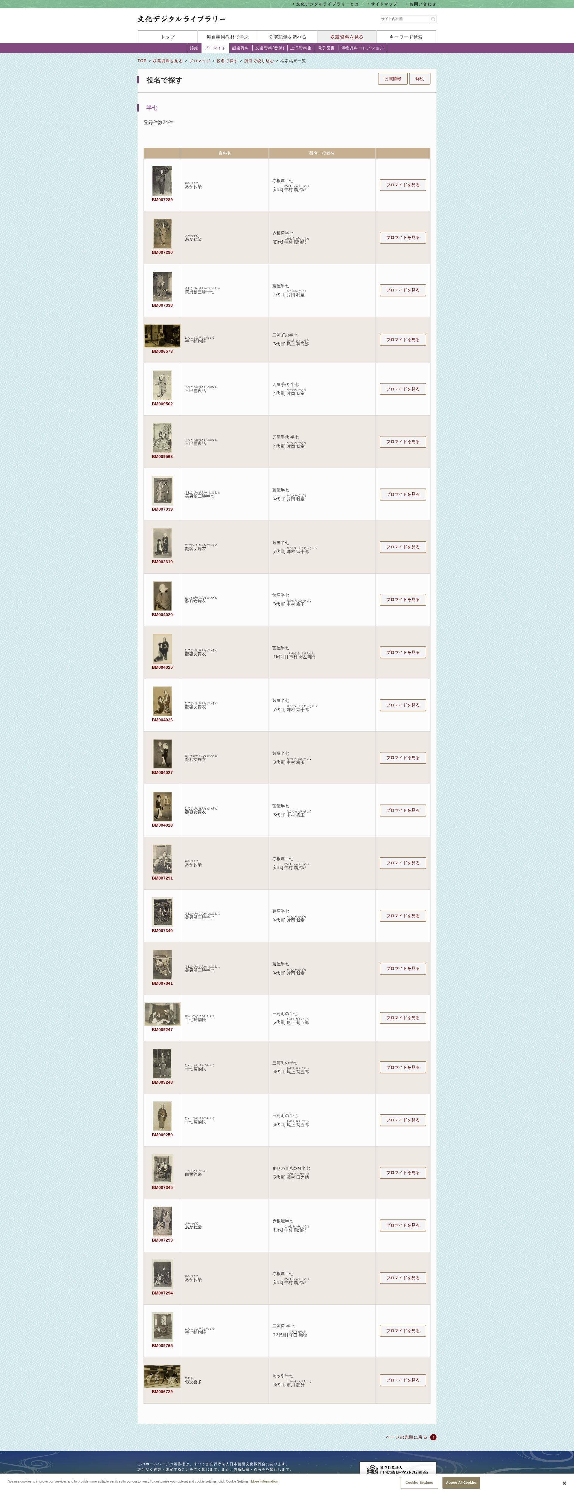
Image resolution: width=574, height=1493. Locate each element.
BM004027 (162, 772)
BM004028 (162, 825)
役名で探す (227, 61)
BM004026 (162, 720)
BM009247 (162, 1029)
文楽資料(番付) (269, 48)
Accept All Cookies (461, 1482)
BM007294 (162, 1293)
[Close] (564, 1483)
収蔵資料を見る (347, 36)
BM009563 (162, 456)
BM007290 (162, 252)
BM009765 (162, 1345)
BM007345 (162, 1187)
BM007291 (162, 878)
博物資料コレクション (362, 48)
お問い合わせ (423, 4)
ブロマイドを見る (403, 184)
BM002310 (162, 561)
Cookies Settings (419, 1482)
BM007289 (162, 199)
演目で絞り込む (259, 61)
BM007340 (162, 930)
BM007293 (162, 1240)
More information (264, 1481)
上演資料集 (301, 48)
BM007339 (162, 509)
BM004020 (162, 614)
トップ (168, 36)
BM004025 (162, 667)
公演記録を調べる (288, 36)
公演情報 (392, 78)
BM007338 (162, 305)
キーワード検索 (406, 36)
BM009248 (162, 1082)
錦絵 (194, 48)
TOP (142, 61)
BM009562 (162, 404)
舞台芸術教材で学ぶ (228, 36)
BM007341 (162, 983)
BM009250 (162, 1134)
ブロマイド (215, 48)
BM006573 (162, 351)
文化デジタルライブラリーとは (327, 4)
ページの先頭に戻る (407, 1437)
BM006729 (162, 1391)
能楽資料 (240, 48)
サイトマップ (384, 4)
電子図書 (326, 48)
